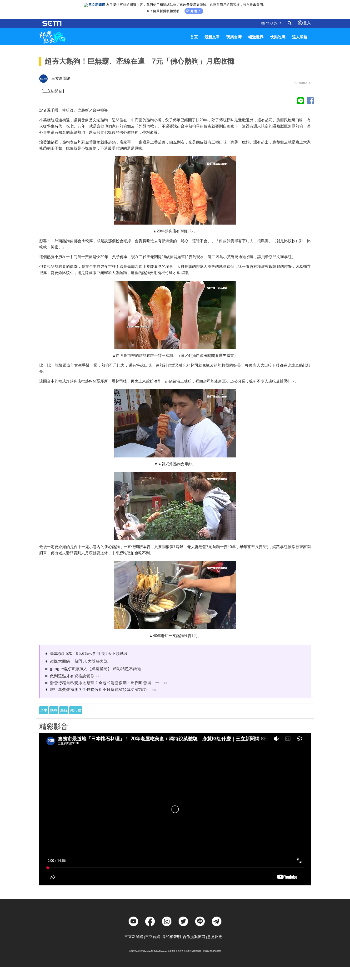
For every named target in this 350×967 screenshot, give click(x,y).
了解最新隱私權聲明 (165, 11)
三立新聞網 (133, 937)
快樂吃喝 (277, 37)
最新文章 (212, 37)
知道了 (195, 11)
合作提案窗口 (194, 937)
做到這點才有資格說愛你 (72, 676)
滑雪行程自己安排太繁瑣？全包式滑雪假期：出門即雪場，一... (106, 683)
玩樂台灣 (234, 37)
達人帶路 (299, 37)
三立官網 (152, 937)
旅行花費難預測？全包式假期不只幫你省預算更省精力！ (100, 689)
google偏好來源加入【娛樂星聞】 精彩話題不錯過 (95, 669)
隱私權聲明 (171, 937)
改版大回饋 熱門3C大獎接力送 (79, 661)
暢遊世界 (256, 37)
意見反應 (214, 937)
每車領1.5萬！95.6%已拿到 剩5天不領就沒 (89, 654)
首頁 (194, 37)
